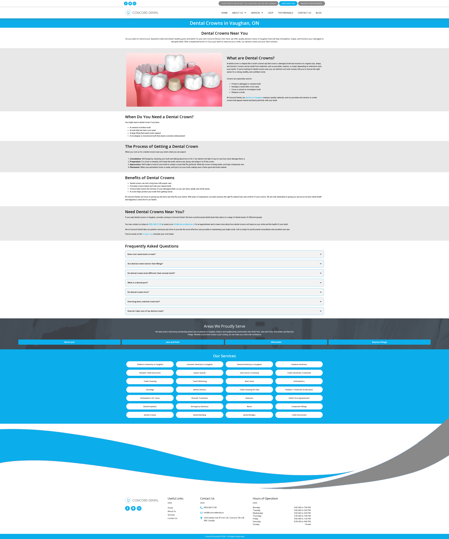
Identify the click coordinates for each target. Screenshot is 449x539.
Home (224, 12)
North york (69, 342)
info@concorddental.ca (183, 224)
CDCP (270, 12)
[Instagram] (134, 3)
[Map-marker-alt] (130, 3)
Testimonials (285, 12)
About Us (237, 12)
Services (255, 12)
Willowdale (276, 342)
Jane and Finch (172, 342)
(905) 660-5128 (154, 224)
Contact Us (304, 12)
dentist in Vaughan (254, 97)
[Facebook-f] (126, 3)
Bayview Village (379, 342)
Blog (319, 12)
